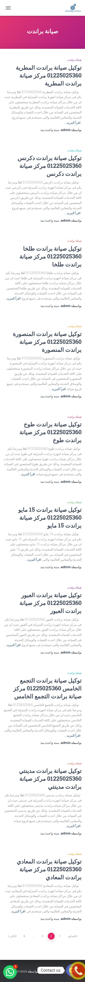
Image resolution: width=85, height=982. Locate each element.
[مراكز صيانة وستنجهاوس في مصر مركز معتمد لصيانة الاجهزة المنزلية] (71, 8)
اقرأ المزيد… (72, 122)
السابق (72, 936)
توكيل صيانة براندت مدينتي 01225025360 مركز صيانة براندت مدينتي (50, 778)
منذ (49, 130)
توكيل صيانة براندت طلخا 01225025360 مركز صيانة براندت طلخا (50, 256)
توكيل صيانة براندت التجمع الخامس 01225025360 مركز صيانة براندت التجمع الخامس (47, 688)
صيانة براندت (74, 59)
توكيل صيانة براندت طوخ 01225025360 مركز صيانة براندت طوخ (50, 432)
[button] (10, 972)
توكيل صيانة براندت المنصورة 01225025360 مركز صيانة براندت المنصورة (47, 341)
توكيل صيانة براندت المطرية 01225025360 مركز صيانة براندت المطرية (49, 75)
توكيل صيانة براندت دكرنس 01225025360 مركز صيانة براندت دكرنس (50, 165)
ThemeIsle (19, 971)
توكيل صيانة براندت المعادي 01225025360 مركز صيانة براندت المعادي (49, 869)
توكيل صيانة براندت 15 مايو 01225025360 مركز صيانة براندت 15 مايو (50, 517)
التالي (13, 936)
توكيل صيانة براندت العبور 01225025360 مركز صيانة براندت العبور (50, 602)
